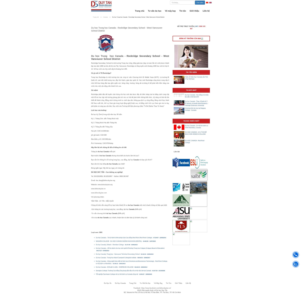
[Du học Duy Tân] (101, 5)
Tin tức (182, 11)
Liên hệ (206, 11)
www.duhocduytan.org (105, 184)
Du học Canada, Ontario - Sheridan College (110, 245)
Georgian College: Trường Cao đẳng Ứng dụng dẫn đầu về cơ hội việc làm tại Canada (123, 270)
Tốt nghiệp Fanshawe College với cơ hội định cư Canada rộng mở (117, 274)
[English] (210, 2)
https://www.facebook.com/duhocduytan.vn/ (156, 288)
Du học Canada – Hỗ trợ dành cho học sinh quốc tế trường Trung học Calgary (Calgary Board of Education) (130, 248)
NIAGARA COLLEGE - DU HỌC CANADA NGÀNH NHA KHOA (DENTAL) (119, 241)
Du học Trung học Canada (107, 56)
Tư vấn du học (154, 11)
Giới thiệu (194, 11)
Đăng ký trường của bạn (190, 38)
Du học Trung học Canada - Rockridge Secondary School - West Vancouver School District (138, 17)
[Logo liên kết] (181, 162)
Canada (105, 17)
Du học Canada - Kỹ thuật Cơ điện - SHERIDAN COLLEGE (114, 267)
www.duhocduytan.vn (98, 189)
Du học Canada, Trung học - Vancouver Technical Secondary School (118, 254)
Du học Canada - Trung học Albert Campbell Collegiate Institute (116, 258)
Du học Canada (120, 283)
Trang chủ (139, 11)
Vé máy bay (170, 11)
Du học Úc (107, 283)
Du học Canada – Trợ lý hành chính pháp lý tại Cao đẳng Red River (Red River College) (124, 237)
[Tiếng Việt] (207, 2)
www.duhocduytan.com (99, 193)
